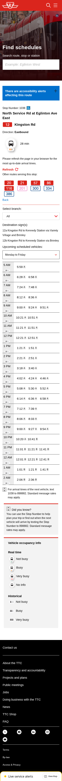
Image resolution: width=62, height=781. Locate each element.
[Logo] (10, 5)
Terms (6, 749)
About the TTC (12, 663)
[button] (50, 776)
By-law (6, 757)
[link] (31, 93)
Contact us (10, 647)
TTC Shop (9, 714)
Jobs (6, 692)
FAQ (6, 721)
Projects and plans (15, 677)
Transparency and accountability (24, 670)
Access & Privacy (12, 764)
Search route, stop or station (21, 55)
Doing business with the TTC (22, 699)
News (6, 707)
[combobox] (31, 64)
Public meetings (13, 685)
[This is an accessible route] (28, 108)
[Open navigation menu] (55, 5)
